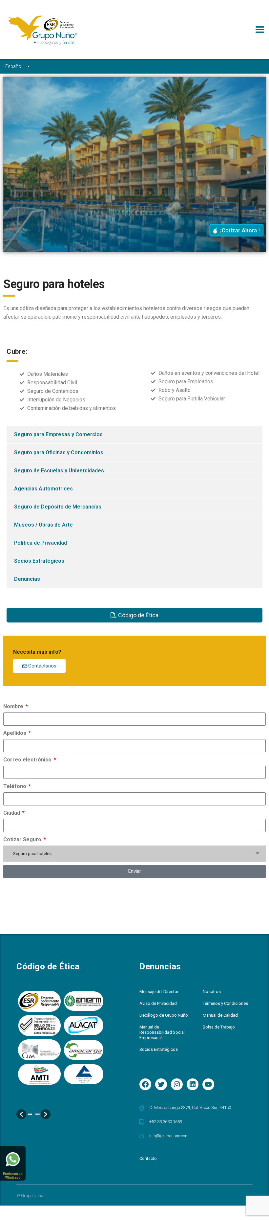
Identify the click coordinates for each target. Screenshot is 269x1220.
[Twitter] (161, 1084)
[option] (30, 1114)
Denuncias (27, 579)
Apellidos (15, 733)
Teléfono (15, 786)
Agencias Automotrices (43, 489)
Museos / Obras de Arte (43, 525)
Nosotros (212, 991)
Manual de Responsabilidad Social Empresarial (162, 1032)
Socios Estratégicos (39, 561)
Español (13, 66)
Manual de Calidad (220, 1015)
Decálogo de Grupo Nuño (163, 1015)
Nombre (14, 706)
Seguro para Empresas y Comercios (58, 434)
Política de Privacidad (40, 543)
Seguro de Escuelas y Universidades (59, 470)
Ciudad (12, 813)
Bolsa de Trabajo (219, 1027)
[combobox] (134, 854)
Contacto (148, 1158)
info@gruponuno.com (169, 1135)
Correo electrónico (28, 760)
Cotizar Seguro (23, 839)
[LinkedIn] (192, 1084)
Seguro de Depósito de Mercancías (57, 507)
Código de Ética (48, 966)
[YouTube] (208, 1084)
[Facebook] (145, 1084)
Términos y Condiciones (225, 1003)
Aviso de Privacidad (158, 1003)
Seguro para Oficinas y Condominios (58, 452)
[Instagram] (177, 1084)
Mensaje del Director (158, 991)
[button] (21, 1114)
